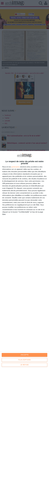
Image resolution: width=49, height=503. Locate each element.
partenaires (15, 167)
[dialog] (24, 327)
